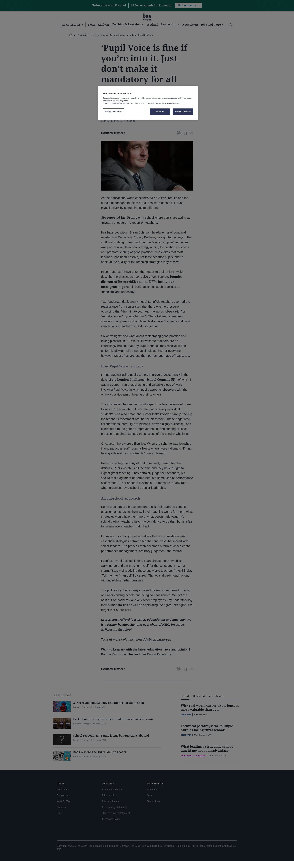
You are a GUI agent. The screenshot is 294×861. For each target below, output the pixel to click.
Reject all (160, 111)
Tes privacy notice (172, 103)
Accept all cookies (183, 111)
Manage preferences (113, 111)
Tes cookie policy (154, 103)
